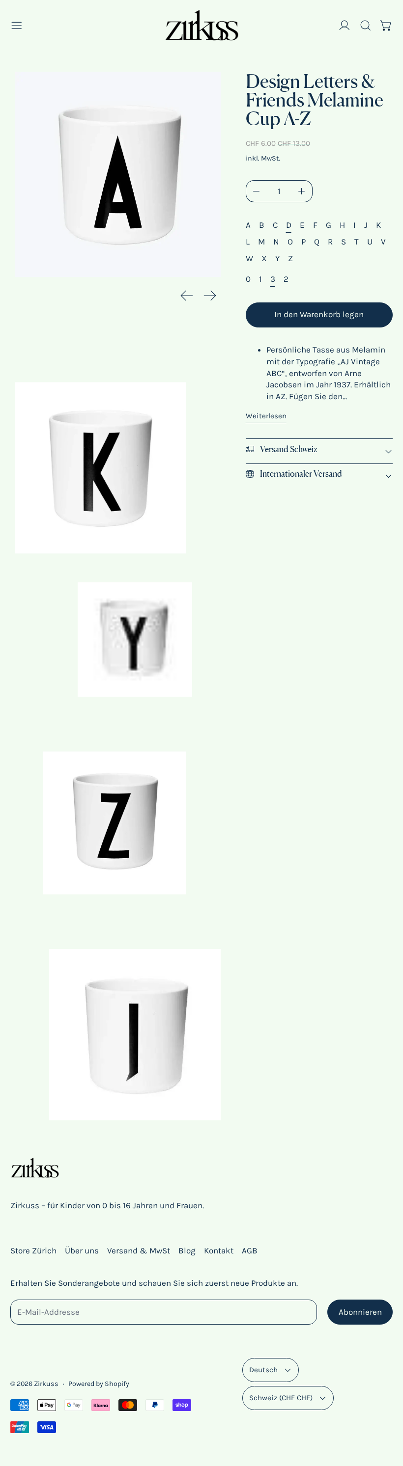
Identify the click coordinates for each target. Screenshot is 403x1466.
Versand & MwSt (138, 1250)
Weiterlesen (266, 415)
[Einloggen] (344, 25)
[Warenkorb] (386, 25)
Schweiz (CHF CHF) (281, 1397)
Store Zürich (33, 1250)
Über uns (82, 1250)
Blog (187, 1250)
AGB (250, 1250)
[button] (365, 25)
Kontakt (218, 1250)
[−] (256, 191)
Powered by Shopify (98, 1384)
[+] (302, 191)
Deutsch (263, 1369)
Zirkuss (46, 1384)
